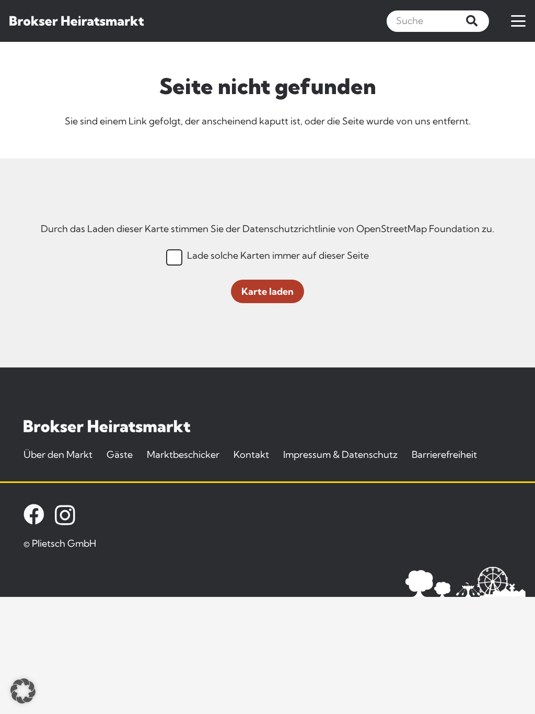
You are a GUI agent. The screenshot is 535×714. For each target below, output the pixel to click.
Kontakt (251, 454)
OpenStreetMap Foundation (418, 229)
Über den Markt (58, 454)
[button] (518, 21)
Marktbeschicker (183, 454)
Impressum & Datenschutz (340, 454)
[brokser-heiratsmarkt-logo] (76, 21)
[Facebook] (34, 514)
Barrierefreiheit (444, 454)
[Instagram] (65, 515)
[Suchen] (472, 21)
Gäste (120, 454)
